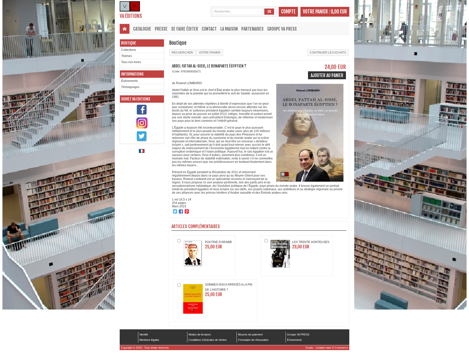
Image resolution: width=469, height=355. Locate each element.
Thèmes (126, 56)
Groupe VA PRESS (282, 29)
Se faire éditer (184, 29)
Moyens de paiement (250, 334)
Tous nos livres (131, 62)
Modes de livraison (200, 334)
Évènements (129, 81)
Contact (209, 29)
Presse (161, 29)
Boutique (128, 43)
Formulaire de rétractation (253, 339)
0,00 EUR (339, 12)
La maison (229, 29)
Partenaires (252, 29)
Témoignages (130, 87)
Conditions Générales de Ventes (208, 339)
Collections (128, 50)
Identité (143, 334)
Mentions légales (149, 339)
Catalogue (142, 29)
